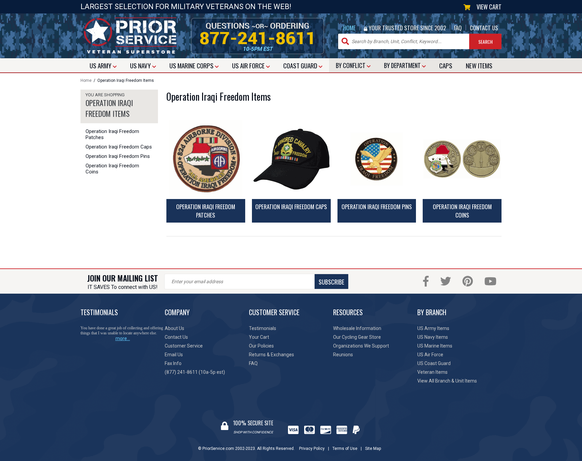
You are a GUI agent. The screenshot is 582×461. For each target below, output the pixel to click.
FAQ (458, 28)
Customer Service (184, 346)
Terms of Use (344, 448)
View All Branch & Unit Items (447, 381)
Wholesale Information (357, 328)
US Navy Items (432, 337)
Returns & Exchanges (271, 354)
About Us (174, 328)
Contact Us (176, 337)
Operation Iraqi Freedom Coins (112, 169)
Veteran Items (432, 372)
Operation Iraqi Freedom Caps (119, 147)
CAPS (445, 65)
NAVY (141, 65)
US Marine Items (434, 346)
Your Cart (259, 337)
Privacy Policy (312, 448)
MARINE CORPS (192, 65)
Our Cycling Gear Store (357, 337)
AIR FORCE (249, 65)
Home (86, 80)
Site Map (373, 448)
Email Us (174, 354)
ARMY (101, 65)
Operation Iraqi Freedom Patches (112, 134)
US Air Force (430, 354)
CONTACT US (484, 28)
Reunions (343, 354)
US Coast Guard (434, 363)
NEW (479, 65)
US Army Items (433, 328)
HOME (349, 28)
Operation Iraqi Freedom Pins (118, 156)
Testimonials (262, 328)
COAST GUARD (301, 65)
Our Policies (261, 346)
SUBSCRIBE (331, 281)
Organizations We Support (361, 346)
